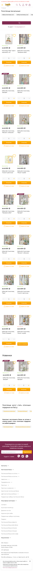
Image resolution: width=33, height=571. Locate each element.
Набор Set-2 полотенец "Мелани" (23, 91)
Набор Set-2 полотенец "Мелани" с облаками (8, 131)
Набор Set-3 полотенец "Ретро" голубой (23, 332)
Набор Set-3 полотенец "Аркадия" (23, 211)
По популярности (19, 27)
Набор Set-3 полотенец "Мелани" (8, 252)
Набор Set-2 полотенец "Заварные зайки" (23, 51)
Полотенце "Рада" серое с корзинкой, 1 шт (9, 51)
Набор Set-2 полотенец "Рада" (23, 131)
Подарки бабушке (22, 411)
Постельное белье (8, 426)
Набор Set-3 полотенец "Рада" (8, 292)
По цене (10, 27)
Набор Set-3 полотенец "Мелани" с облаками (23, 252)
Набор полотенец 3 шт (8, 14)
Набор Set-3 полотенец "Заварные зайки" (8, 211)
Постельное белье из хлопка (23, 426)
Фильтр (15, 23)
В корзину (8, 62)
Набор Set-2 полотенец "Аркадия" (8, 91)
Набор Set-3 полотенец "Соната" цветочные (23, 292)
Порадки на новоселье (9, 411)
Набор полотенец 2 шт (22, 14)
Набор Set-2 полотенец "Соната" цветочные (8, 171)
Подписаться (27, 452)
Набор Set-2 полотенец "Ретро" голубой (23, 171)
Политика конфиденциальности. (10, 567)
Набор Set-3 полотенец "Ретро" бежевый (8, 332)
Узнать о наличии (22, 344)
